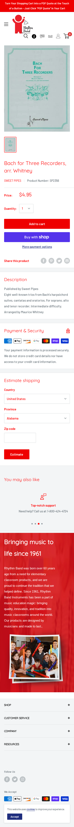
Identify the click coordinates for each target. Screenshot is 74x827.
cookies (31, 809)
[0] (66, 36)
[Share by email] (67, 261)
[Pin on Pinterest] (51, 261)
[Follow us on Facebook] (7, 779)
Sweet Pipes (12, 180)
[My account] (58, 36)
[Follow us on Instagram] (22, 779)
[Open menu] (6, 24)
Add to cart (37, 224)
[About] (34, 36)
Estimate (16, 454)
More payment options (37, 247)
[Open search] (26, 36)
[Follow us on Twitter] (15, 779)
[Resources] (42, 36)
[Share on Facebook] (43, 261)
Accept (14, 816)
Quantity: (10, 208)
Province (10, 409)
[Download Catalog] (50, 36)
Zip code (9, 428)
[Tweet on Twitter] (59, 261)
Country (9, 390)
